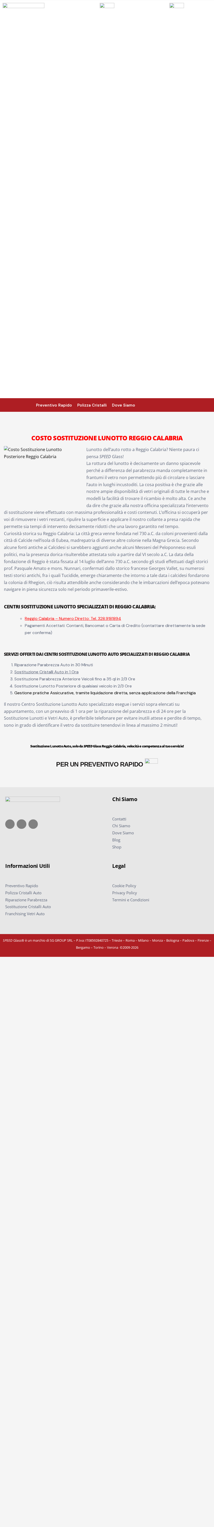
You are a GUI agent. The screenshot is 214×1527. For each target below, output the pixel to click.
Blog (116, 839)
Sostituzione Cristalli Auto (28, 906)
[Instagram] (21, 824)
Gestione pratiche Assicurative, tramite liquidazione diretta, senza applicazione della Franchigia (105, 693)
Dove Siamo (123, 832)
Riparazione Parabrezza (26, 899)
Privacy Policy (124, 892)
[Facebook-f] (10, 824)
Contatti (119, 818)
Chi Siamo (121, 825)
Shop (116, 846)
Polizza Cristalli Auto (23, 892)
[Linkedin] (33, 824)
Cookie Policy (124, 885)
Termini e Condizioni (130, 899)
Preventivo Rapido (21, 885)
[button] (209, 405)
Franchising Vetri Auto (25, 913)
